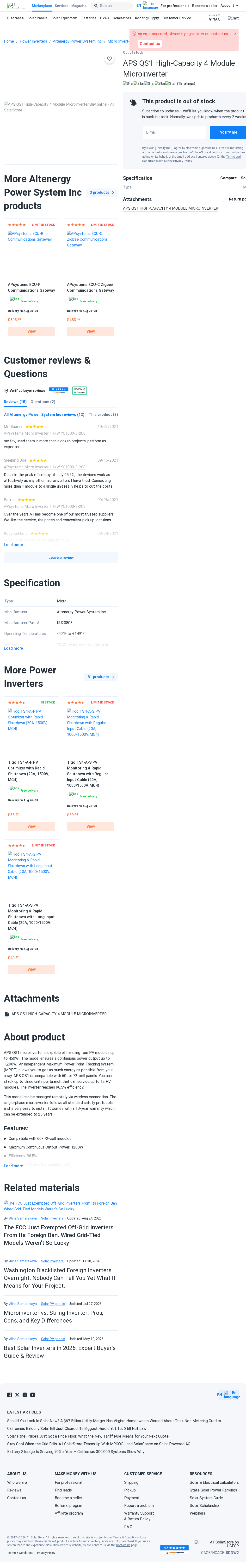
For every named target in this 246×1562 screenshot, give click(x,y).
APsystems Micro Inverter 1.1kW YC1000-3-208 (45, 433)
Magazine (78, 6)
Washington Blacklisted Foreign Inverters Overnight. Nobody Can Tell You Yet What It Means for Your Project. (60, 1278)
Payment (132, 1498)
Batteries (88, 18)
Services (61, 6)
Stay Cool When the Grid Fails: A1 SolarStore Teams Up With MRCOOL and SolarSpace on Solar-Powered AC (98, 1444)
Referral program (69, 1505)
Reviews (14, 1490)
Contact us (16, 1498)
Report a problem (139, 1505)
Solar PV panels (53, 1304)
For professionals (175, 6)
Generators (122, 18)
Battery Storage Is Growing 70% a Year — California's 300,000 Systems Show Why (75, 1451)
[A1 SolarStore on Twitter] (17, 1395)
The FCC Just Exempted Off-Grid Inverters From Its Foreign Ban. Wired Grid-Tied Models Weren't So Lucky (59, 1235)
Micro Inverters (121, 41)
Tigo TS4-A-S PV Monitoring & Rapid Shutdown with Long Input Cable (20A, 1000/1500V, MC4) (31, 917)
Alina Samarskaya (23, 1218)
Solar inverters (52, 1218)
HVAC (104, 18)
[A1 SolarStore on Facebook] (9, 1395)
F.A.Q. (128, 1526)
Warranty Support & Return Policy (139, 1516)
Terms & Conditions (126, 1537)
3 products (99, 192)
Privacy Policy (182, 161)
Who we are (17, 1482)
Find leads (63, 1490)
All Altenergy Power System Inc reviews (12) (44, 414)
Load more (13, 545)
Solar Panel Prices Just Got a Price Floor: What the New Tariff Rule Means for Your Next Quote (88, 1436)
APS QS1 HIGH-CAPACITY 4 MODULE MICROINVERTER (170, 208)
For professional (68, 1482)
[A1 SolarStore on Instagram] (25, 1395)
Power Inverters (33, 41)
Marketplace (42, 6)
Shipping (131, 1482)
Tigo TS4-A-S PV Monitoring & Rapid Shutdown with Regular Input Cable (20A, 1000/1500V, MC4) (87, 774)
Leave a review (61, 557)
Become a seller (205, 6)
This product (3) (103, 414)
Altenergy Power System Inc (77, 41)
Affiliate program (69, 1513)
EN (139, 5)
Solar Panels (37, 18)
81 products (98, 677)
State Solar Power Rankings (213, 1490)
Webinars (197, 1513)
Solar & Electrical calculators (214, 1482)
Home (9, 41)
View (31, 331)
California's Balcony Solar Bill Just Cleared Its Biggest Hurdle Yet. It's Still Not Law (76, 1428)
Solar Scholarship (204, 1505)
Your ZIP (214, 17)
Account (227, 5)
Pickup (130, 1490)
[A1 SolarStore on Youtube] (32, 1395)
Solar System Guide (206, 1498)
